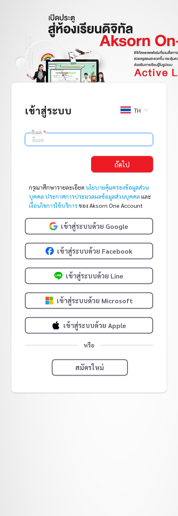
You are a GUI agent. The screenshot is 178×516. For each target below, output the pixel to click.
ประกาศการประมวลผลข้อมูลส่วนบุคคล (92, 196)
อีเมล (38, 132)
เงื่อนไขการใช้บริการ (53, 205)
